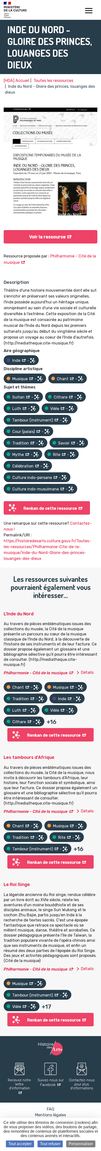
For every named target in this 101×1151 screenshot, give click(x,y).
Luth (16, 408)
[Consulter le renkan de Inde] (32, 360)
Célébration (23, 466)
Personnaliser (81, 1144)
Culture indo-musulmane (35, 489)
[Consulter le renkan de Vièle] (71, 408)
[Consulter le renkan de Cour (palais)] (47, 431)
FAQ (50, 1109)
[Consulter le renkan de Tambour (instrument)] (65, 420)
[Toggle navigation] (88, 11)
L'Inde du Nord (19, 614)
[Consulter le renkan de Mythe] (36, 454)
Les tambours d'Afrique (29, 757)
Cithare (60, 397)
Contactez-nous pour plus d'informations (82, 1084)
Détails (87, 672)
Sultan (18, 397)
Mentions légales (50, 1115)
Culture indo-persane (32, 477)
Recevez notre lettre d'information (19, 1084)
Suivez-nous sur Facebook (51, 1082)
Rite (56, 454)
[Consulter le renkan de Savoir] (81, 443)
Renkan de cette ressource (50, 508)
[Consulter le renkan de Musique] (40, 378)
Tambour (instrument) (32, 420)
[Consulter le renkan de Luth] (33, 408)
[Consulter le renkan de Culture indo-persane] (64, 477)
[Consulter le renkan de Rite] (72, 454)
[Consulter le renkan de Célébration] (45, 466)
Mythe (18, 454)
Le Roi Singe (17, 884)
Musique (20, 378)
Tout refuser (50, 1144)
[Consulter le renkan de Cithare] (79, 397)
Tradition (20, 443)
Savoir (64, 443)
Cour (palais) (23, 431)
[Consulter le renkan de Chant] (80, 378)
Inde (16, 360)
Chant (62, 378)
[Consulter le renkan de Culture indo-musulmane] (71, 489)
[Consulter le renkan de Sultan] (36, 397)
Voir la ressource (47, 237)
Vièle (54, 408)
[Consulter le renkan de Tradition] (41, 443)
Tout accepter (20, 1144)
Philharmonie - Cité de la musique (35, 673)
